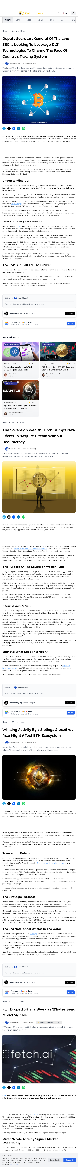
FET (13, 1002)
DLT (19, 226)
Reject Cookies (55, 1160)
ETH (29, 20)
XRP (63, 20)
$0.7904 (34, 1115)
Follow (70, 323)
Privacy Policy (13, 1164)
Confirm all (69, 1160)
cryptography (16, 204)
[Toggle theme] (58, 13)
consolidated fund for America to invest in (30, 549)
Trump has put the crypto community (52, 863)
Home (4, 31)
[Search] (73, 13)
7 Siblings (33, 934)
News (8, 20)
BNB (52, 20)
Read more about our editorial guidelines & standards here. (24, 304)
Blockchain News (18, 31)
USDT (40, 20)
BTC (18, 20)
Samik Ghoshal (22, 298)
